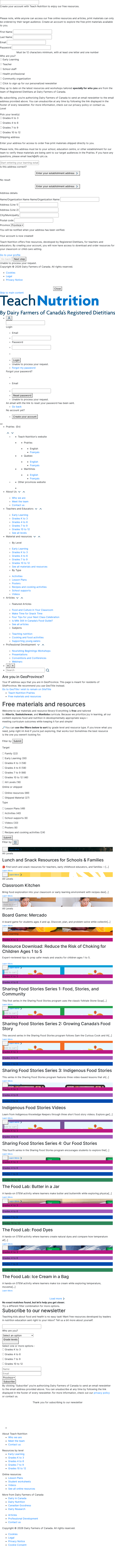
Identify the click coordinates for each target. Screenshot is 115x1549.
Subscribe (9, 1381)
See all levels (19, 532)
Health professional (14, 73)
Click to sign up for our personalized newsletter (30, 83)
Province (5, 225)
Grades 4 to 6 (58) (15, 767)
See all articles (20, 624)
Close (57, 288)
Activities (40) (13, 813)
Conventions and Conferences (29, 657)
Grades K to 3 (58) (15, 763)
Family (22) (11, 753)
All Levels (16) (13, 782)
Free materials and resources (24, 696)
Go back (6, 259)
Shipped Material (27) (17, 797)
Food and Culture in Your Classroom (32, 609)
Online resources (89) (17, 792)
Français (34, 452)
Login (16, 360)
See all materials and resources (29, 566)
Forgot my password (23, 367)
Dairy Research (16, 1508)
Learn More (14, 849)
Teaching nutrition (22, 633)
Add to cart (10, 904)
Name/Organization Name (14, 199)
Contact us (18, 505)
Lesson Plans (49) (15, 808)
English (34, 461)
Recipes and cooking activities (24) (25, 832)
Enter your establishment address (55, 173)
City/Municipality (9, 215)
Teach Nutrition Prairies (21, 692)
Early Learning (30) (16, 758)
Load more (56, 1298)
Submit (17, 741)
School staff (9, 69)
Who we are (18, 497)
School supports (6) (16, 817)
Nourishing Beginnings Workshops (31, 650)
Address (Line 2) (9, 209)
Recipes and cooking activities (29, 586)
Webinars (17, 661)
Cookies (10, 272)
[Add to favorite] (5, 849)
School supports (21, 590)
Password (5, 47)
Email (3, 42)
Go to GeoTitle (10, 689)
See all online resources (21, 1488)
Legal (9, 276)
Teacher (7, 64)
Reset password (22, 395)
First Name (6, 31)
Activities (17, 576)
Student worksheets (19, 1481)
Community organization (17, 78)
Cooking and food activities (28, 637)
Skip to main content (12, 292)
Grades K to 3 (10, 118)
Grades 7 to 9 (10, 127)
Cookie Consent (17, 1544)
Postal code (6, 220)
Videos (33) (11, 822)
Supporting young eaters (26, 640)
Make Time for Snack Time (27, 613)
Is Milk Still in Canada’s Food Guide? (32, 620)
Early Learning (11, 59)
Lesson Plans (19, 579)
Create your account (25, 416)
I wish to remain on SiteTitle (35, 689)
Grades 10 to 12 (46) (16, 777)
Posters (16, 583)
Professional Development (23, 1518)
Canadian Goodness (19, 1505)
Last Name (6, 37)
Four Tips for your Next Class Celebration (35, 617)
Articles (12, 1514)
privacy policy (102, 1392)
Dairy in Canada (17, 1498)
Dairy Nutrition (16, 1501)
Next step (19, 259)
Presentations (19, 654)
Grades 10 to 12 (12, 132)
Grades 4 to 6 (10, 122)
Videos (16, 594)
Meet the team (20, 501)
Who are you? (10, 1330)
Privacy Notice (14, 279)
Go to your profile (10, 254)
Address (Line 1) (9, 204)
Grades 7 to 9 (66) (15, 772)
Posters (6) (11, 827)
